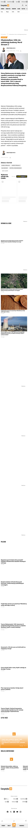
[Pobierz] (20, 51)
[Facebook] (7, 811)
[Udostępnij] (26, 820)
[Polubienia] (2, 821)
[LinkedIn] (14, 811)
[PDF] (10, 157)
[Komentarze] (14, 821)
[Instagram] (20, 811)
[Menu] (26, 5)
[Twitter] (10, 811)
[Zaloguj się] (23, 5)
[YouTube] (17, 811)
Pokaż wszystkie (5, 170)
